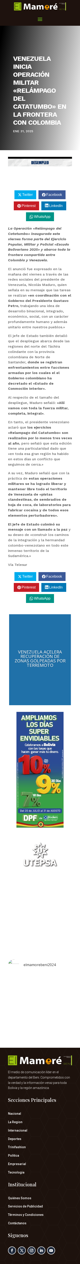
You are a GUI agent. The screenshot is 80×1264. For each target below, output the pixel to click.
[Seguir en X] (22, 1250)
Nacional (14, 1113)
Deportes (14, 1139)
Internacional (17, 1130)
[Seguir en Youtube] (51, 1250)
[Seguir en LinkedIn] (41, 1250)
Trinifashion (17, 1147)
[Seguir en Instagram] (32, 1250)
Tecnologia (16, 1172)
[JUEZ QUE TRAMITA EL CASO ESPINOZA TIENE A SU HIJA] (40, 994)
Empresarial (17, 1164)
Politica (13, 1155)
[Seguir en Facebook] (12, 1250)
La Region (15, 1122)
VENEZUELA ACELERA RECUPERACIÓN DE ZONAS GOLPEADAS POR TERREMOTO (40, 658)
